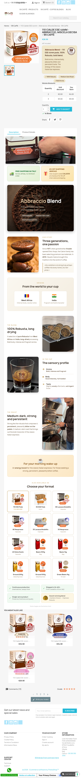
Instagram (68, 2)
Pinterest (60, 119)
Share (49, 119)
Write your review (42, 699)
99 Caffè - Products (28, 9)
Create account (48, 742)
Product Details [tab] (28, 132)
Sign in (44, 740)
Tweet (55, 119)
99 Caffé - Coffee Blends (52, 9)
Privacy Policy (9, 737)
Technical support (7, 764)
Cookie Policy (9, 740)
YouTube (64, 2)
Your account (49, 733)
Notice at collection (27, 775)
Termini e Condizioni (11, 742)
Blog (68, 9)
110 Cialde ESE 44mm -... (21, 641)
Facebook (59, 2)
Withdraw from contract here (47, 758)
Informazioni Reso (10, 745)
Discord (73, 2)
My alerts (45, 745)
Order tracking (47, 737)
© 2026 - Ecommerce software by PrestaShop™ (40, 770)
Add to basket (61, 109)
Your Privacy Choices (47, 775)
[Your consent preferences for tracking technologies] (77, 774)
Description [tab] (14, 132)
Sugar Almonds (26, 14)
